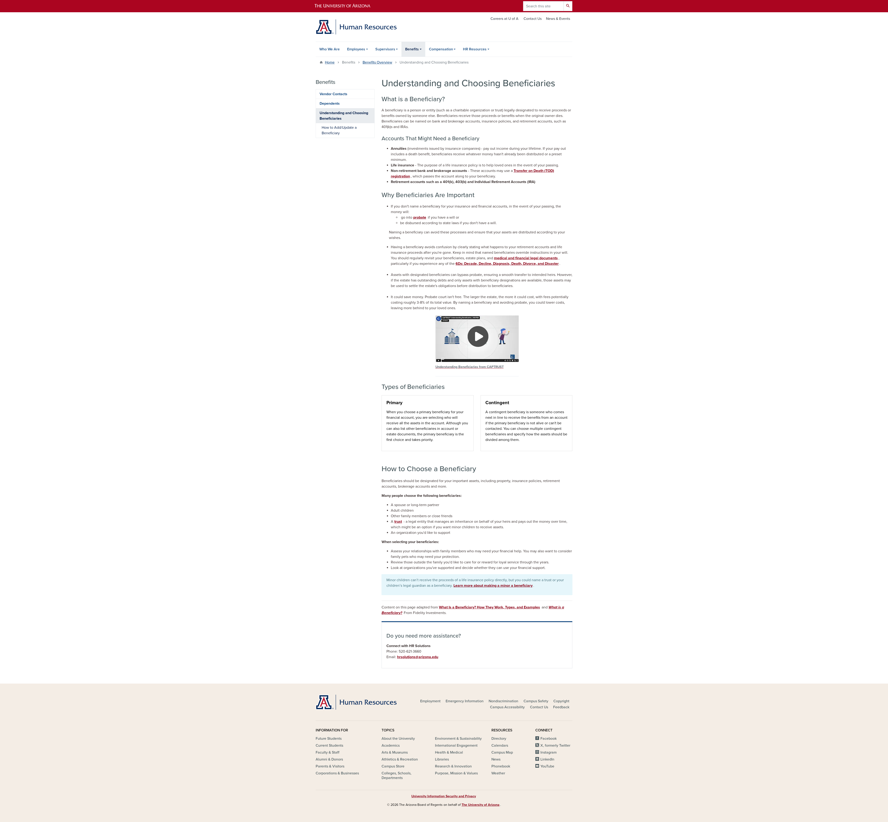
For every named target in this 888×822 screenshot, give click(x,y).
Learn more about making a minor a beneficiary (493, 585)
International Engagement (456, 745)
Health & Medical (449, 752)
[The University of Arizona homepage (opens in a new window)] (346, 6)
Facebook (548, 738)
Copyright (561, 701)
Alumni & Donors (329, 759)
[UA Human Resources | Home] (356, 26)
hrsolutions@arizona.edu (417, 657)
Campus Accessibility (507, 707)
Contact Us (533, 18)
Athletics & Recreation (400, 759)
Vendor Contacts (333, 94)
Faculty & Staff (327, 752)
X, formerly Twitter (555, 745)
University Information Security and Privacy (443, 796)
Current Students (329, 745)
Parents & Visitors (330, 766)
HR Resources (475, 49)
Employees (356, 49)
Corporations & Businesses (337, 773)
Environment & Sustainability (458, 738)
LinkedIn (547, 759)
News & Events (558, 18)
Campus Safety (536, 701)
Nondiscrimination (503, 701)
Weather (498, 773)
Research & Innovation (453, 766)
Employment (430, 701)
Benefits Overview (377, 62)
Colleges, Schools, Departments (396, 775)
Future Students (329, 738)
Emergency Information (465, 701)
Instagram (548, 752)
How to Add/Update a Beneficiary (339, 130)
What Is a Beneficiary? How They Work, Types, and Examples (489, 607)
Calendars (499, 745)
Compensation (441, 49)
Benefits (412, 49)
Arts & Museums (395, 752)
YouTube (547, 766)
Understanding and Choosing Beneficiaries (344, 116)
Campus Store (393, 766)
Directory (498, 738)
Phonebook (500, 766)
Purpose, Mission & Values (456, 773)
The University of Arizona (481, 805)
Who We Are (329, 49)
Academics (391, 745)
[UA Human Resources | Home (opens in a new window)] (356, 702)
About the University (398, 738)
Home (330, 62)
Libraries (442, 759)
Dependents (330, 103)
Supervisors (385, 49)
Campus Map (502, 752)
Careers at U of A (504, 18)
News (495, 759)
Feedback (561, 707)
